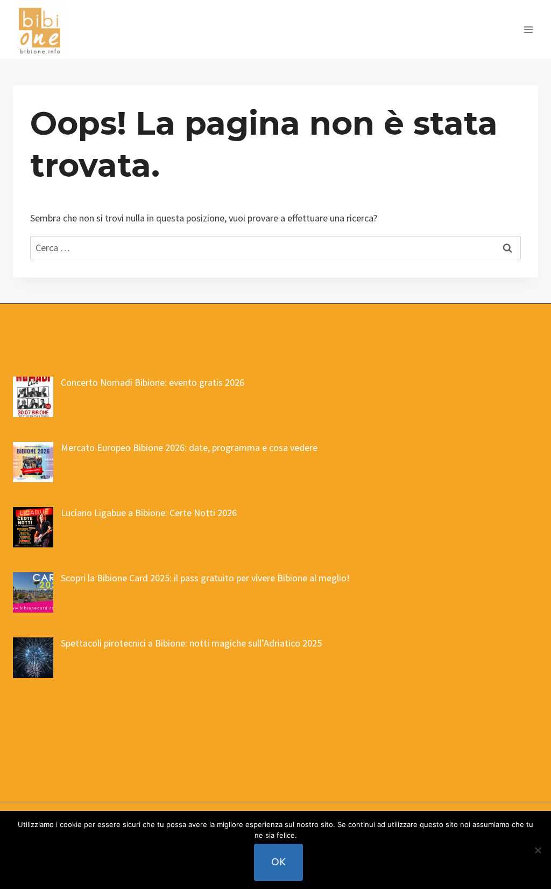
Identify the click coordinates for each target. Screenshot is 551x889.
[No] (537, 850)
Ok (278, 862)
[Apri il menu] (528, 29)
